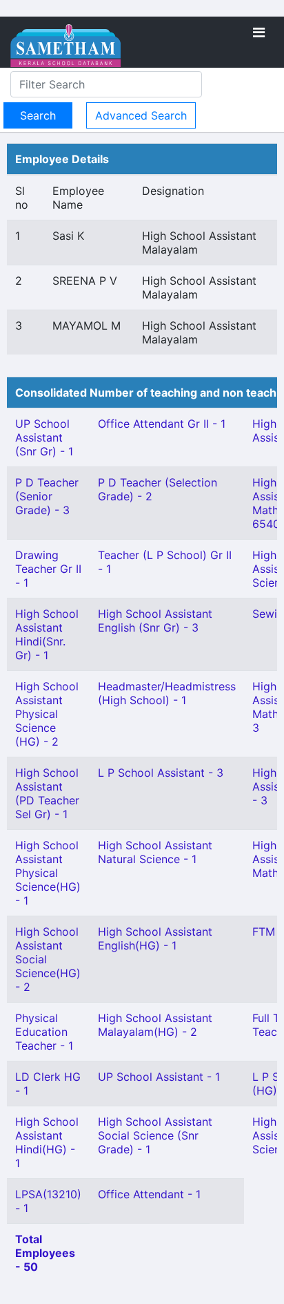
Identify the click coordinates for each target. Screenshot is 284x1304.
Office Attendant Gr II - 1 (161, 424)
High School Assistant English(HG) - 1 (155, 938)
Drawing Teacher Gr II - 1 (48, 568)
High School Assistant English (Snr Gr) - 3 (155, 620)
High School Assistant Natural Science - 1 (155, 852)
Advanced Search (141, 115)
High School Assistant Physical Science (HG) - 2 (47, 713)
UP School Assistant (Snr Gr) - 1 (44, 437)
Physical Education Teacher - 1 (44, 1031)
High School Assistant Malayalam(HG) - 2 (155, 1025)
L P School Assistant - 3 (160, 772)
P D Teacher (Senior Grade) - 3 (47, 496)
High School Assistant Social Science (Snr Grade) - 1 (155, 1135)
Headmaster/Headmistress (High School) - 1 (167, 693)
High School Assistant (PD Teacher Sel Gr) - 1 (47, 793)
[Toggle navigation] (259, 32)
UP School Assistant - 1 (159, 1077)
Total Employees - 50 (45, 1253)
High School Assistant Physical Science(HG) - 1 (48, 872)
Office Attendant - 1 (149, 1194)
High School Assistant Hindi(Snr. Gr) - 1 (47, 634)
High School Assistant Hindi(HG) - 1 (47, 1142)
